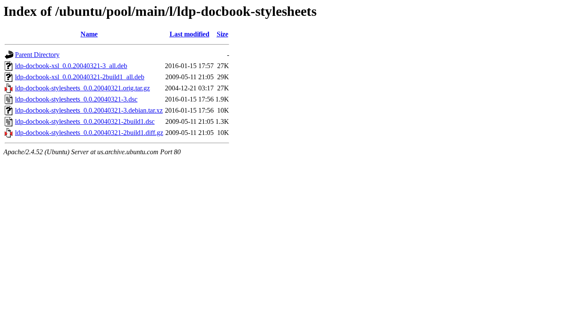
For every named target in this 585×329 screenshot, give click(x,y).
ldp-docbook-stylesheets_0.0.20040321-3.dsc (76, 99)
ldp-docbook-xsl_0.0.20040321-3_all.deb (71, 65)
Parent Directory (37, 54)
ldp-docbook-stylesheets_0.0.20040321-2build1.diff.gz (89, 132)
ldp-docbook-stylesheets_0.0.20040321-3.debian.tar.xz (89, 110)
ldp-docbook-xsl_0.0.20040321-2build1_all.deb (79, 77)
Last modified (189, 34)
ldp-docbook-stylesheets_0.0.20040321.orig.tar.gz (82, 88)
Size (222, 34)
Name (89, 34)
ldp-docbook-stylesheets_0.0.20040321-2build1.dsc (85, 121)
